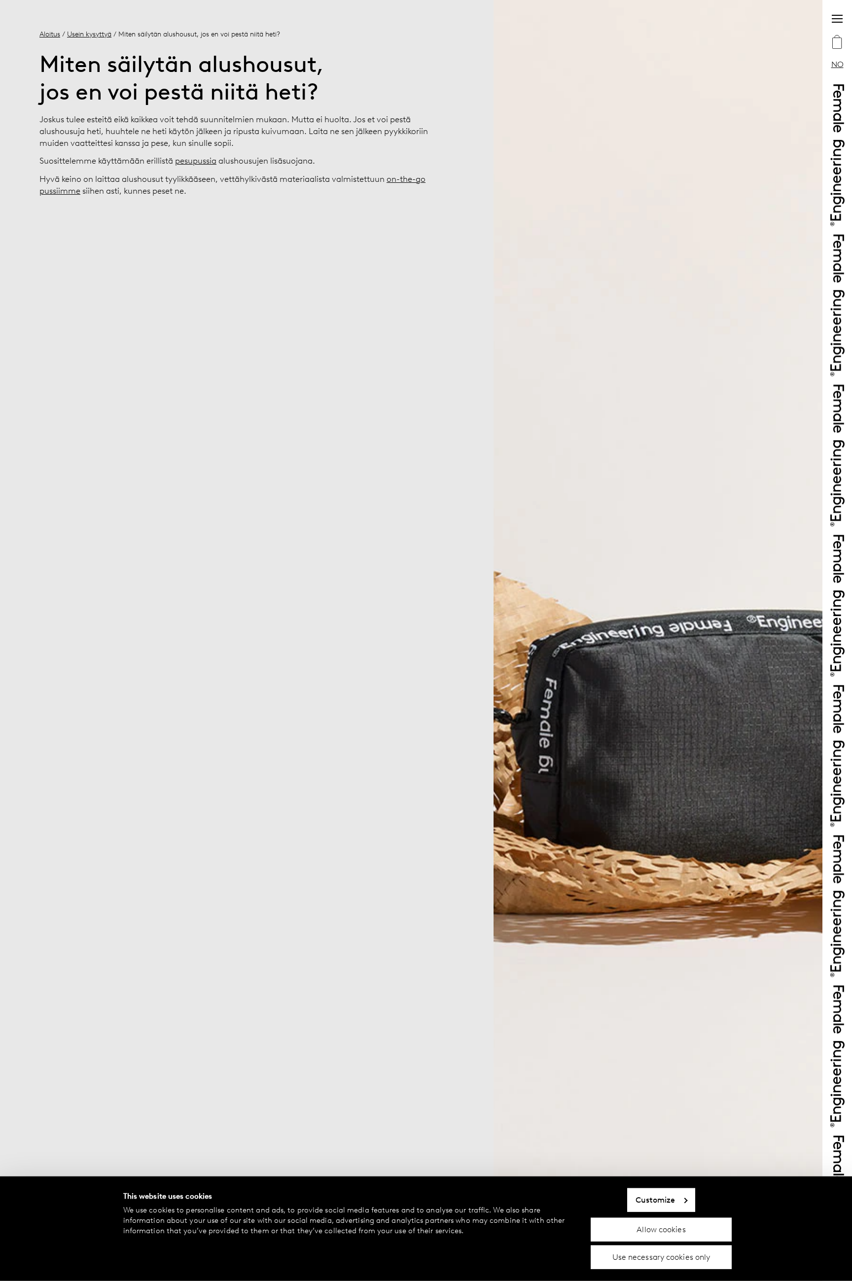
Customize (655, 1200)
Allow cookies (661, 1229)
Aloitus (49, 34)
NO (837, 64)
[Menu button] (837, 19)
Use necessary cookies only (661, 1257)
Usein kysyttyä (89, 34)
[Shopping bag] (837, 43)
